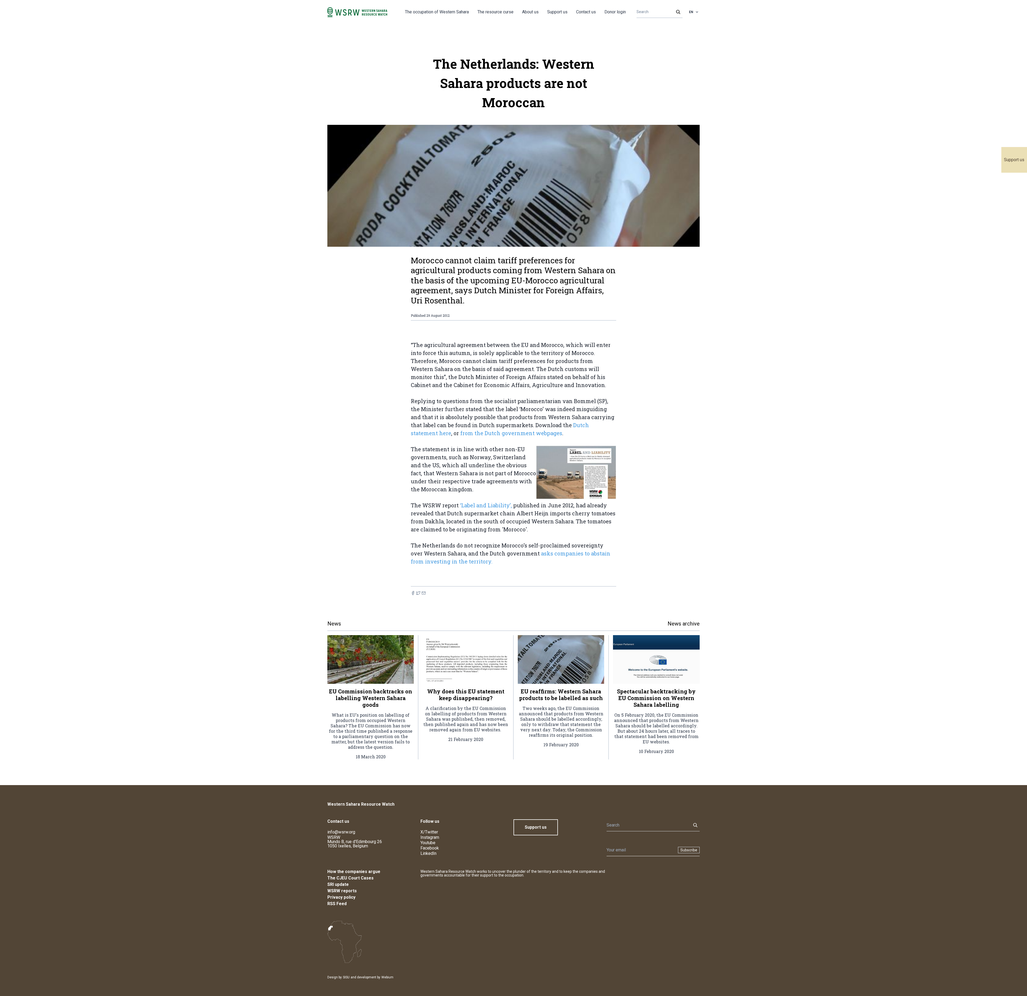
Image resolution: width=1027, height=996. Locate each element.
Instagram (429, 837)
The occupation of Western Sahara (437, 11)
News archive (684, 623)
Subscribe (688, 850)
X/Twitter (429, 832)
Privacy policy (341, 897)
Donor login (615, 11)
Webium (387, 977)
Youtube (427, 842)
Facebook (429, 848)
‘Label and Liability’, (485, 505)
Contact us (586, 11)
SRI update (338, 884)
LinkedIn (428, 853)
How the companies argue (353, 871)
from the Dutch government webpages (511, 433)
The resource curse (495, 11)
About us (530, 11)
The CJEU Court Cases (350, 878)
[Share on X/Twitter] (418, 593)
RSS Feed (337, 903)
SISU (346, 977)
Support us (1014, 159)
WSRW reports (342, 890)
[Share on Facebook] (413, 593)
